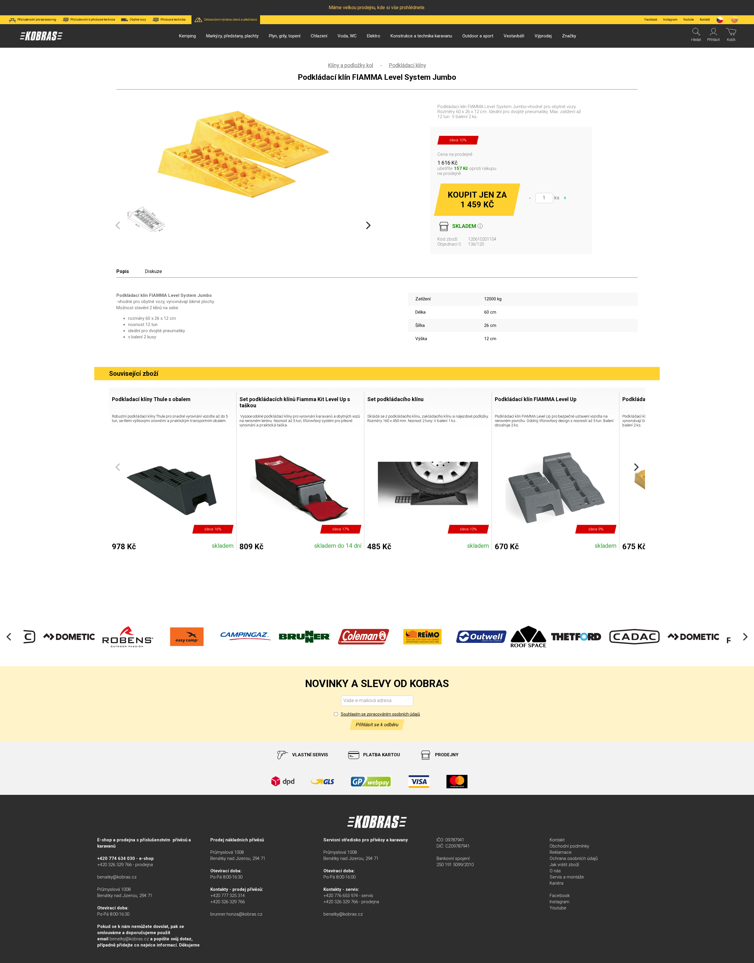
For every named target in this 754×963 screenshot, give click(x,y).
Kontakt (557, 840)
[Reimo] (406, 636)
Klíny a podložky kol (350, 65)
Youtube (688, 19)
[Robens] (111, 636)
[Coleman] (347, 636)
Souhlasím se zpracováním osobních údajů (380, 714)
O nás (555, 870)
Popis (122, 271)
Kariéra (556, 883)
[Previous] (9, 636)
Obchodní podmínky (569, 846)
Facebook (650, 19)
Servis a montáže (567, 877)
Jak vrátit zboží (564, 864)
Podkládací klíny (407, 65)
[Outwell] (465, 636)
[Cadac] (618, 636)
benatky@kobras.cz (117, 877)
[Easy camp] (170, 636)
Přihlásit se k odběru (377, 724)
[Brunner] (288, 636)
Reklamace (561, 852)
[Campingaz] (229, 636)
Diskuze (153, 271)
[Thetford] (559, 636)
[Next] (367, 225)
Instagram (670, 19)
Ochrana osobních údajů (574, 858)
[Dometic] (53, 636)
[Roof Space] (512, 636)
